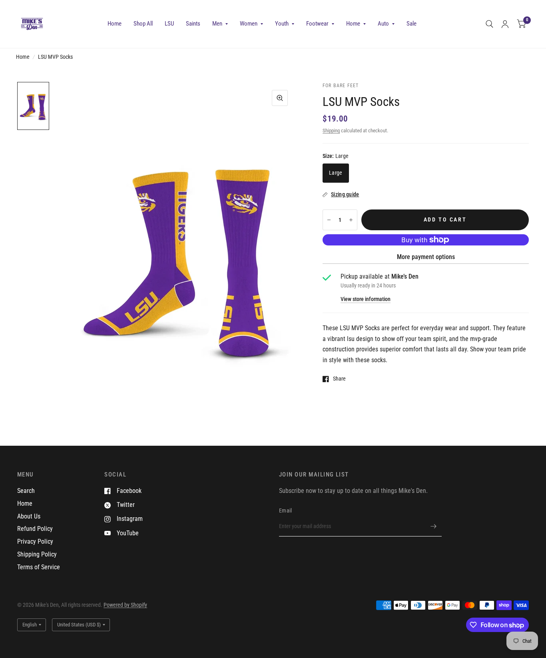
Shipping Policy (37, 554)
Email (285, 510)
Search (26, 490)
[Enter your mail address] (434, 526)
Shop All (143, 23)
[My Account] (505, 24)
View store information (366, 299)
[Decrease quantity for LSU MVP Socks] (329, 220)
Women (248, 23)
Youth (282, 23)
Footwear (317, 23)
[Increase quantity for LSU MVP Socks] (351, 220)
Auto (383, 23)
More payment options (426, 257)
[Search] (489, 24)
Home (115, 23)
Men (217, 23)
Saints (193, 23)
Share (339, 379)
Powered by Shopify (125, 605)
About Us (28, 516)
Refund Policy (35, 528)
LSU (169, 23)
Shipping (331, 131)
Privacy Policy (35, 541)
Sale (411, 23)
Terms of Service (38, 567)
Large (335, 172)
